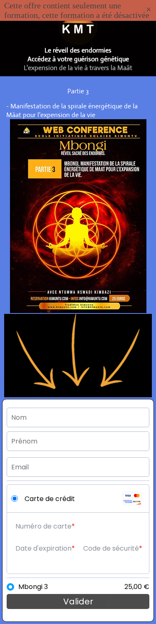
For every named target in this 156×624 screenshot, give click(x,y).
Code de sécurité (111, 548)
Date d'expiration (43, 548)
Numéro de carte (43, 526)
